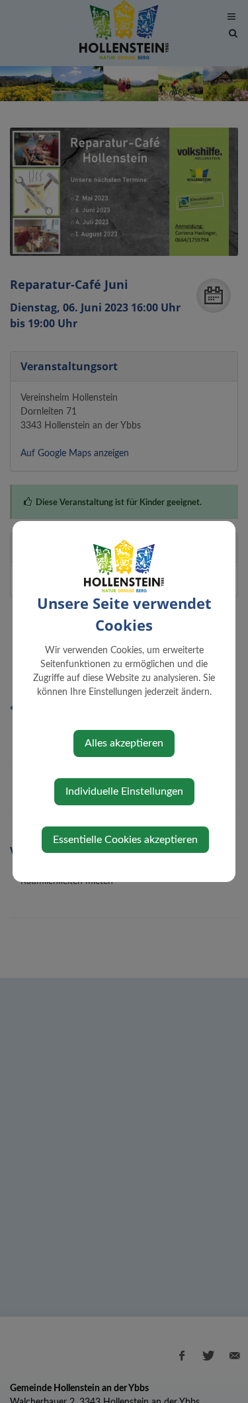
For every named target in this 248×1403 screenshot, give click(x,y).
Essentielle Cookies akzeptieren (125, 839)
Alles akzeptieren (124, 743)
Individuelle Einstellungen (124, 791)
